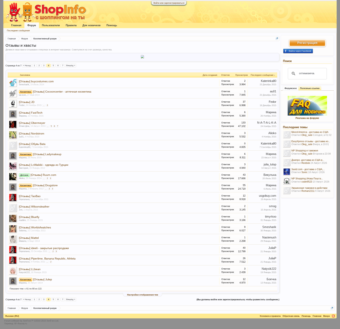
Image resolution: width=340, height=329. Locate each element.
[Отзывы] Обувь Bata (32, 144)
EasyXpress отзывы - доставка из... (310, 141)
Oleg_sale (306, 135)
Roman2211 (308, 191)
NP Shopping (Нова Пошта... (307, 178)
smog (272, 206)
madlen (22, 220)
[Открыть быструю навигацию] (277, 38)
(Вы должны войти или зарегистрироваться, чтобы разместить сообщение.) (238, 299)
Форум (31, 25)
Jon (20, 210)
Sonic (304, 172)
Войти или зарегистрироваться (168, 3)
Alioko (272, 133)
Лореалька (24, 199)
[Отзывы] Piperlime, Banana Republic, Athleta (47, 258)
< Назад (27, 65)
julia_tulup (270, 164)
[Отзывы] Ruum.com (43, 174)
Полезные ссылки (310, 88)
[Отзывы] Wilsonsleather (34, 206)
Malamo (22, 241)
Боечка (271, 279)
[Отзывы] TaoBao (30, 196)
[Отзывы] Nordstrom (31, 133)
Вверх (326, 316)
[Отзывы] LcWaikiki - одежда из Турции (43, 164)
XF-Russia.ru (20, 323)
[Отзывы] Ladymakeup (47, 154)
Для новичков (91, 25)
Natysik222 (24, 272)
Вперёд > (70, 65)
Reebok (305, 163)
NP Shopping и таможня (304, 150)
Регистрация (307, 42)
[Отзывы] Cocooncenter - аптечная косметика (62, 91)
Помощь (111, 25)
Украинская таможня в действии (309, 188)
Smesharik (24, 84)
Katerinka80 (268, 80)
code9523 (306, 181)
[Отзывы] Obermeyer (32, 122)
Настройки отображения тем (142, 295)
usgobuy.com (267, 195)
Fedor (22, 105)
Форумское (291, 88)
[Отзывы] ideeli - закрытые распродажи (44, 248)
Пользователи (51, 25)
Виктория (23, 168)
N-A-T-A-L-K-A (266, 122)
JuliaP (272, 247)
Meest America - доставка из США (309, 132)
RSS (333, 316)
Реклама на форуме (307, 118)
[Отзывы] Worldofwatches (35, 227)
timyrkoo (270, 216)
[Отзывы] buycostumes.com (36, 81)
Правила (71, 25)
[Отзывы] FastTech (30, 112)
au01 (273, 91)
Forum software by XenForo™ (31, 321)
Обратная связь (291, 316)
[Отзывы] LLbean (30, 269)
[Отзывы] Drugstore (45, 185)
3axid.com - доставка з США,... (308, 169)
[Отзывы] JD (26, 102)
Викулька (269, 174)
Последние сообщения (18, 30)
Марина (23, 116)
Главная (16, 25)
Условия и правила (270, 316)
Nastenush (269, 237)
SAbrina (22, 230)
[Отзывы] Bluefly (29, 217)
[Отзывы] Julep (42, 279)
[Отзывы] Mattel (29, 237)
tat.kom (22, 95)
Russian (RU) (12, 316)
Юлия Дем (24, 126)
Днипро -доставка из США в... (307, 160)
